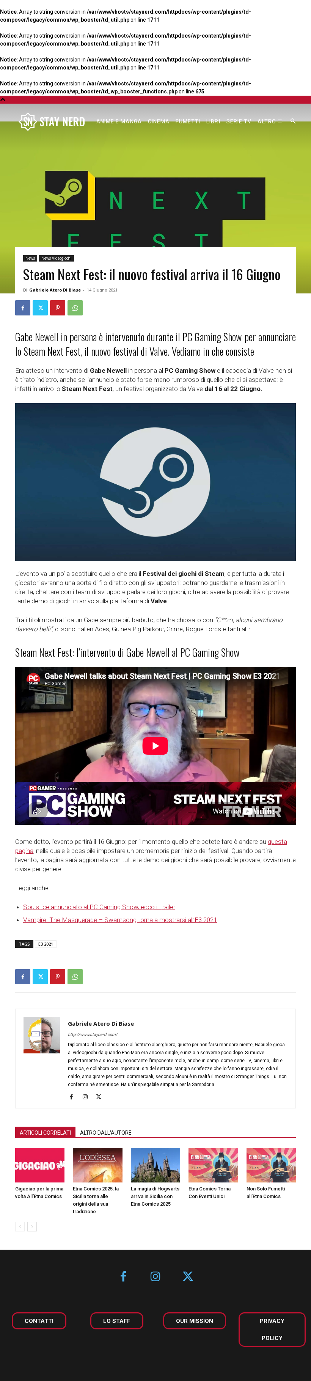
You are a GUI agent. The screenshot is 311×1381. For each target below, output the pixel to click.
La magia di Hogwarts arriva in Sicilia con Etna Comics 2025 (155, 1196)
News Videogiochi (56, 258)
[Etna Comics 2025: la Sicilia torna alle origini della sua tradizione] (97, 1165)
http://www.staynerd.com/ (93, 1034)
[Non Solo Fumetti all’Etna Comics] (271, 1165)
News (30, 258)
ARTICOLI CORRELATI (45, 1133)
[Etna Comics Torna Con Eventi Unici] (213, 1165)
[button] (293, 121)
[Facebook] (22, 307)
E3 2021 (45, 944)
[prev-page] (20, 1226)
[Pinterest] (57, 307)
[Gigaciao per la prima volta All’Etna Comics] (39, 1165)
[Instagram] (88, 1097)
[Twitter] (40, 307)
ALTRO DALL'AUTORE (106, 1133)
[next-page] (32, 1226)
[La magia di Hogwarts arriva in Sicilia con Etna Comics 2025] (155, 1165)
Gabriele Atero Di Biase (55, 290)
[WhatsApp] (75, 307)
